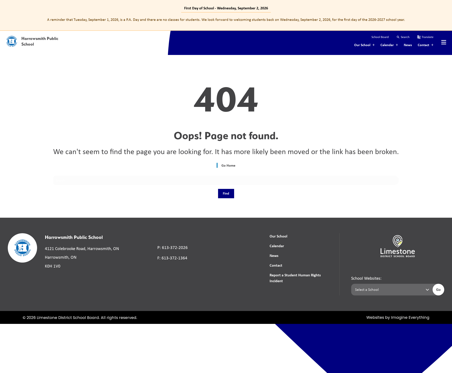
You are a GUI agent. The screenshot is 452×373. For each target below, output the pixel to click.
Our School (278, 236)
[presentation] (443, 42)
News (408, 44)
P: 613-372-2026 (172, 247)
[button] (402, 37)
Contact (276, 265)
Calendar (277, 245)
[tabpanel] (226, 19)
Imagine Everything (410, 318)
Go (438, 289)
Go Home (228, 165)
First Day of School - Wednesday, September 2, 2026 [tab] (226, 8)
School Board (380, 37)
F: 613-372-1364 (172, 258)
